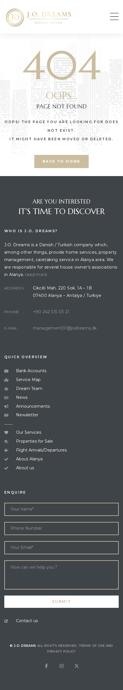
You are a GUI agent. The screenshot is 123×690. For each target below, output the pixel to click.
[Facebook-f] (46, 666)
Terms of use (92, 646)
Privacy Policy (61, 651)
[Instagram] (61, 666)
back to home (61, 161)
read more (36, 274)
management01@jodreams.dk (65, 328)
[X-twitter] (77, 666)
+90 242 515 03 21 (51, 311)
